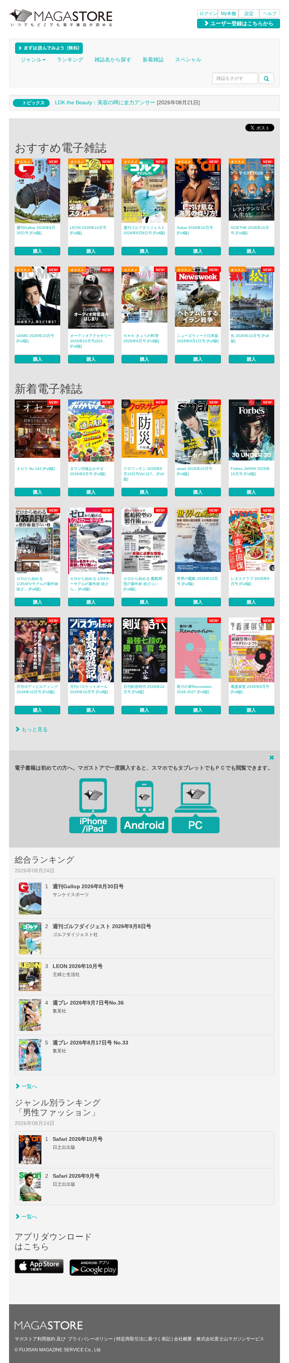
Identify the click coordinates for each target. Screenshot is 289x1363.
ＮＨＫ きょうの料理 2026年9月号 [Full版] (141, 338)
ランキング (70, 59)
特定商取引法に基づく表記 (143, 1339)
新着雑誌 (153, 59)
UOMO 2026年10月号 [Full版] (35, 338)
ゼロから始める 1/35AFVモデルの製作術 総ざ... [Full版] (37, 583)
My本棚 (228, 13)
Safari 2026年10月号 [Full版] (195, 230)
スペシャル (188, 59)
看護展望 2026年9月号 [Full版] (250, 689)
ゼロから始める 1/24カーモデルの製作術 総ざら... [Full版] (89, 583)
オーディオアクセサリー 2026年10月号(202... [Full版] (90, 341)
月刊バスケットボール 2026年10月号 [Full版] (89, 689)
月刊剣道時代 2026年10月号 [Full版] (143, 689)
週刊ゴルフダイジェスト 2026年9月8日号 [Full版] (144, 230)
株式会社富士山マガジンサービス (230, 1339)
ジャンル (31, 59)
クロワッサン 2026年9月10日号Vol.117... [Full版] (143, 474)
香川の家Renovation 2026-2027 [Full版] (194, 689)
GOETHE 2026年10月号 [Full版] (250, 230)
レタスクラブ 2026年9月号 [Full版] (250, 581)
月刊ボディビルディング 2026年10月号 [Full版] (37, 689)
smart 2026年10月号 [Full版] (194, 471)
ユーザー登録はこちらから (241, 23)
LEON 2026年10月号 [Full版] (88, 230)
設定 (249, 13)
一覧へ (28, 1086)
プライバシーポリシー (90, 1339)
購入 (37, 251)
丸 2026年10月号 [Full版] (250, 338)
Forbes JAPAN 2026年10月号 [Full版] (250, 471)
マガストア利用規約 (35, 1339)
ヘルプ (270, 13)
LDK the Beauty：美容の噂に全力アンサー (105, 102)
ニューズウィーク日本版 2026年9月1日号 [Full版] (198, 338)
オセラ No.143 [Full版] (36, 469)
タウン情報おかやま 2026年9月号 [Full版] (88, 471)
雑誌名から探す (112, 59)
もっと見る (34, 729)
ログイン (208, 13)
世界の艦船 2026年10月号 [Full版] (197, 581)
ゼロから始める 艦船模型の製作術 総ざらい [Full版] (142, 583)
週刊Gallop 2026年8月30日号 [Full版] (36, 230)
